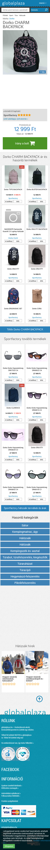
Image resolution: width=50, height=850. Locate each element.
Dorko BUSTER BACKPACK (37, 189)
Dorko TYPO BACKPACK (13, 189)
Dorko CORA (37, 308)
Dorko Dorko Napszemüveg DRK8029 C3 (13, 448)
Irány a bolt (22, 143)
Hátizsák (22, 15)
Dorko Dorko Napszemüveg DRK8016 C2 (37, 409)
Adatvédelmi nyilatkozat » (11, 793)
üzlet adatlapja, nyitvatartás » (15, 118)
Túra (16, 15)
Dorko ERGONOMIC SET (13, 308)
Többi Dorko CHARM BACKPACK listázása (25, 330)
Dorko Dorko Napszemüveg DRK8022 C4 (37, 369)
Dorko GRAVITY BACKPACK (37, 229)
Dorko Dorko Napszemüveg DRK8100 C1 (37, 488)
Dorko (11, 18)
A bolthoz (8, 201)
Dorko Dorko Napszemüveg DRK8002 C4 (13, 488)
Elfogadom (9, 846)
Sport (11, 15)
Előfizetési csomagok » (9, 788)
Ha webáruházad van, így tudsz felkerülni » (17, 743)
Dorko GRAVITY (13, 269)
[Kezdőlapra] (13, 5)
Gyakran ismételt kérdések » (11, 785)
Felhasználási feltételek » (10, 795)
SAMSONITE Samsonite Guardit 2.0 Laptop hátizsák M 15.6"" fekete (13, 230)
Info (17, 201)
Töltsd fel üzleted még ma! (13, 737)
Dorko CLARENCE (13, 408)
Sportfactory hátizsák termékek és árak (25, 508)
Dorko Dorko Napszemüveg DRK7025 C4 (13, 369)
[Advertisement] (25, 615)
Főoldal (5, 15)
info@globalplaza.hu (9, 827)
